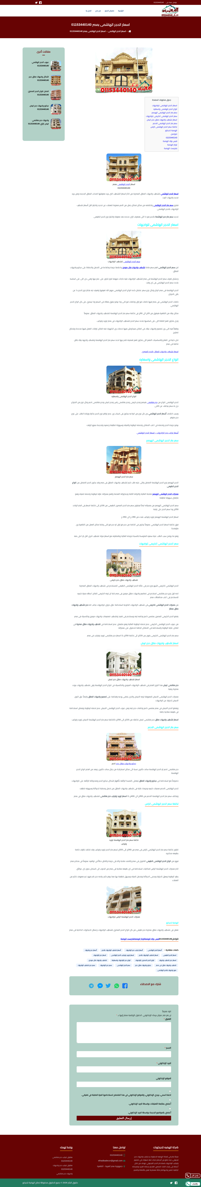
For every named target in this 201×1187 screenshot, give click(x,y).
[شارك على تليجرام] (91, 985)
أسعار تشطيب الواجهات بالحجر (111, 950)
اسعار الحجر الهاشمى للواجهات (164, 105)
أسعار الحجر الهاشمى (155, 950)
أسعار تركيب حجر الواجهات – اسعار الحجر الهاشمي (157, 433)
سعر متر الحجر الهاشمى (163, 205)
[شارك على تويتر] (108, 985)
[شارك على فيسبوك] (125, 986)
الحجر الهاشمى (123, 184)
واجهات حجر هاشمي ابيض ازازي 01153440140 (38, 122)
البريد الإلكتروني (164, 1063)
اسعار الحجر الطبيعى (169, 955)
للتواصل (174, 134)
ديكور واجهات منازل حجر (126, 763)
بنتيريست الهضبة (170, 148)
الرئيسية (121, 11)
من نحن (98, 11)
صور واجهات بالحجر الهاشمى (166, 970)
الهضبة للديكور (171, 130)
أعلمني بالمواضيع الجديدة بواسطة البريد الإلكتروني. (149, 1112)
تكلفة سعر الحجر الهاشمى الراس (164, 127)
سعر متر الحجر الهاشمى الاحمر (165, 123)
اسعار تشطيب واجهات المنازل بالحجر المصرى (160, 351)
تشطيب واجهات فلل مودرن (133, 267)
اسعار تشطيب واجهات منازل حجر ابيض (162, 120)
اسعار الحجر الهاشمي (169, 194)
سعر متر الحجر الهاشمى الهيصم (164, 113)
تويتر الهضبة (172, 145)
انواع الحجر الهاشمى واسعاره (165, 109)
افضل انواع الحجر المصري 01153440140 (38, 93)
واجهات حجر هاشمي (64, 1174)
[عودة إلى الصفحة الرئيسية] (129, 31)
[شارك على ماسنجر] (100, 986)
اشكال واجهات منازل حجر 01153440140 (39, 78)
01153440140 (171, 138)
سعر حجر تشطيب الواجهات (86, 965)
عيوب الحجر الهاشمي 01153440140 (40, 64)
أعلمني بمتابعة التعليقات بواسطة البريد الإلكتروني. (150, 1104)
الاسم (168, 1048)
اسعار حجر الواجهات (99, 955)
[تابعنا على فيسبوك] (40, 2)
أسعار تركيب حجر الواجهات (134, 950)
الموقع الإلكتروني (163, 1078)
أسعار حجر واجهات (91, 950)
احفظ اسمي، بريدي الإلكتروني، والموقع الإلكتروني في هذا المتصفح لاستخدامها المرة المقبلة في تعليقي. (126, 1095)
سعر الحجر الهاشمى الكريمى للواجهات (161, 116)
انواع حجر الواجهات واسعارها (121, 960)
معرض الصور (109, 11)
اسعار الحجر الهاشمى (117, 31)
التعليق (167, 1019)
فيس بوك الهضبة (170, 141)
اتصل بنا (88, 11)
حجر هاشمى (152, 402)
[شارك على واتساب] (116, 985)
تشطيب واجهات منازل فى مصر (166, 965)
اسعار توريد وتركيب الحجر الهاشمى (122, 955)
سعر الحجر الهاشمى (131, 261)
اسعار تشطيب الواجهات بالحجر (148, 955)
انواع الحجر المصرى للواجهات (144, 960)
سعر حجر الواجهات (106, 965)
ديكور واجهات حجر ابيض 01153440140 (39, 107)
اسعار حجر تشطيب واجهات (167, 960)
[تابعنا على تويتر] (36, 2)
